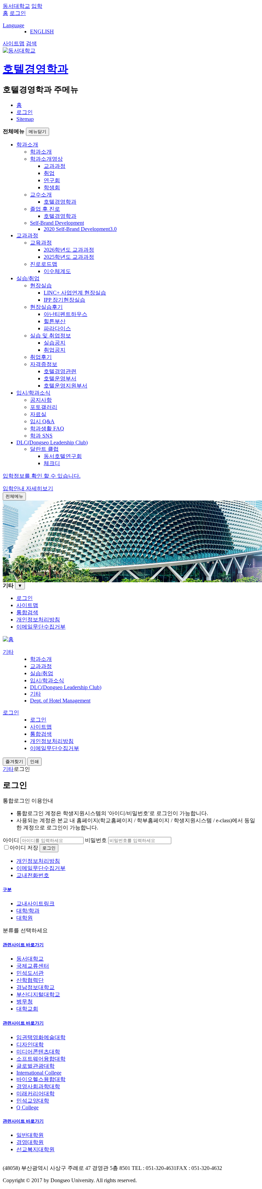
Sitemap (25, 119)
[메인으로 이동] (8, 639)
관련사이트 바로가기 (23, 944)
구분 (7, 889)
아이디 (11, 840)
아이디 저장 (24, 848)
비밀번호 (96, 840)
